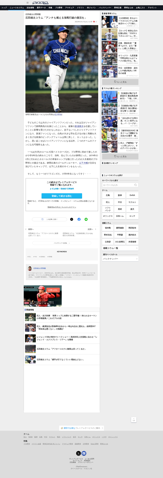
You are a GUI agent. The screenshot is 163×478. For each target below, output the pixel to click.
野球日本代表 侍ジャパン (51, 444)
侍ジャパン (91, 8)
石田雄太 (42, 256)
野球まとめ (128, 8)
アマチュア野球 (67, 444)
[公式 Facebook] (84, 453)
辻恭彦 (108, 242)
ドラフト (80, 8)
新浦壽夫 (79, 126)
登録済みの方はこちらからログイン (61, 207)
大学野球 (86, 444)
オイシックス (113, 437)
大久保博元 (120, 242)
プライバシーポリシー (85, 462)
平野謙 (120, 235)
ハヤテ (104, 437)
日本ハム (120, 216)
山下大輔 (83, 163)
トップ (4, 8)
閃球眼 (50, 256)
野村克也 (108, 235)
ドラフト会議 (36, 444)
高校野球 (78, 444)
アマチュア (69, 8)
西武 (120, 209)
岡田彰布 (132, 228)
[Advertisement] (62, 388)
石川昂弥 (58, 114)
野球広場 (117, 8)
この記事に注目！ (52, 219)
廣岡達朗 (120, 228)
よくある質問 (89, 459)
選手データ (41, 8)
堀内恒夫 (132, 235)
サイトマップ (77, 460)
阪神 (120, 195)
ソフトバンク (108, 209)
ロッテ (132, 216)
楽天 (132, 209)
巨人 (30, 256)
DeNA (132, 195)
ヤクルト (132, 202)
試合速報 (30, 8)
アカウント (152, 8)
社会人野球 (94, 444)
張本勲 (108, 228)
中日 (35, 256)
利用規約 (87, 460)
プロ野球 (58, 8)
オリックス (108, 216)
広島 (108, 195)
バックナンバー (105, 8)
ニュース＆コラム (17, 8)
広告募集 (73, 462)
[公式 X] (78, 453)
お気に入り (140, 8)
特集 (50, 8)
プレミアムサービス (76, 459)
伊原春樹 (132, 242)
